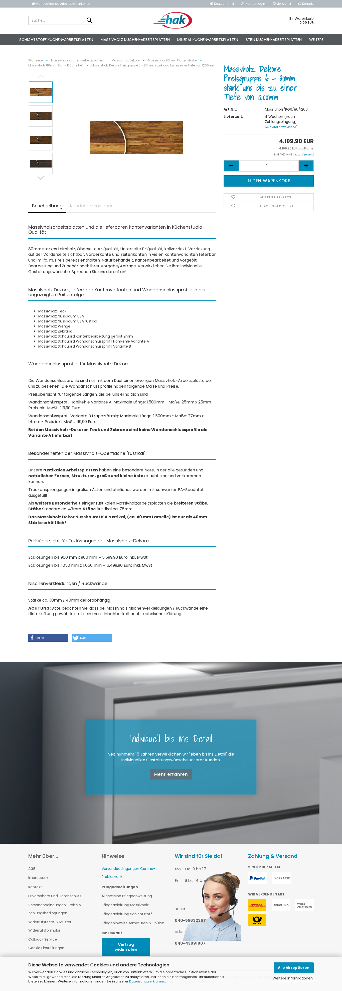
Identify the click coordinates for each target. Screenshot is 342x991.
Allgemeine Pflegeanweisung (127, 895)
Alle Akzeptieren (293, 967)
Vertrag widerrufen (126, 947)
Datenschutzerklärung (147, 981)
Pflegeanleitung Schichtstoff (127, 914)
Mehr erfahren (171, 774)
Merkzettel (283, 4)
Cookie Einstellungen (46, 947)
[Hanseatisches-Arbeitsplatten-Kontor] (171, 20)
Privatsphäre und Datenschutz (54, 895)
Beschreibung (47, 206)
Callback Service (42, 939)
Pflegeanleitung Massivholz (125, 904)
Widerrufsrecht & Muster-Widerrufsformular (50, 926)
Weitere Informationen (293, 978)
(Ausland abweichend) (281, 127)
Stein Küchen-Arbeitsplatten (274, 39)
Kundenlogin (254, 4)
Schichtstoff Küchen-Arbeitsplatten (56, 39)
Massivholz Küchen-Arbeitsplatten (135, 39)
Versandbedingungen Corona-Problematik (128, 872)
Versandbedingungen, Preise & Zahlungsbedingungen (55, 909)
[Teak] (136, 127)
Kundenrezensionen (92, 206)
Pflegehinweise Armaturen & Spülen (133, 923)
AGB (31, 868)
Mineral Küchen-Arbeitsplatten (207, 39)
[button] (48, 638)
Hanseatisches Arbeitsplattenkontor (63, 4)
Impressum (38, 877)
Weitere (316, 39)
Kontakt (307, 4)
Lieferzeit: (233, 116)
